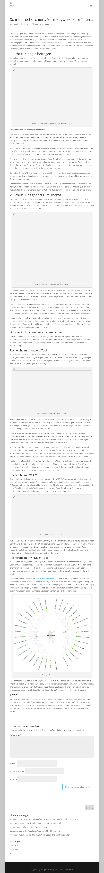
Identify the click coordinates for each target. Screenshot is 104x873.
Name (13, 763)
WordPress (69, 869)
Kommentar (15, 735)
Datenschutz (15, 845)
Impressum (15, 849)
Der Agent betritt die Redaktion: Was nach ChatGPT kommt (35, 831)
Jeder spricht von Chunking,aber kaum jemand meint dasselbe (36, 823)
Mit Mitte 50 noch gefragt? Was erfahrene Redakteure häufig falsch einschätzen (44, 819)
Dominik (16, 24)
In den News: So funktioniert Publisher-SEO (28, 827)
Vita (11, 853)
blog (36, 24)
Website (13, 779)
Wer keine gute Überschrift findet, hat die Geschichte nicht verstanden (40, 835)
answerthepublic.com (44, 578)
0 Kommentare (46, 24)
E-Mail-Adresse (17, 771)
